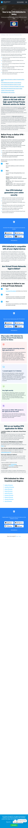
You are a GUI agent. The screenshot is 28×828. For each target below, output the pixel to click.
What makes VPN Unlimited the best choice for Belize (11, 88)
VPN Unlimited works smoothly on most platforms (11, 82)
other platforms (14, 240)
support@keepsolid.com (6, 452)
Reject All (8, 822)
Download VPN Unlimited (11, 291)
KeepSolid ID (11, 465)
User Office (21, 2)
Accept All (14, 825)
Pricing (2, 446)
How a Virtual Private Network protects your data (11, 84)
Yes (17, 536)
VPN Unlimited (14, 464)
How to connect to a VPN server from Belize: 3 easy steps (12, 86)
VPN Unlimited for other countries (8, 92)
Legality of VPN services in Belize (7, 90)
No (20, 536)
